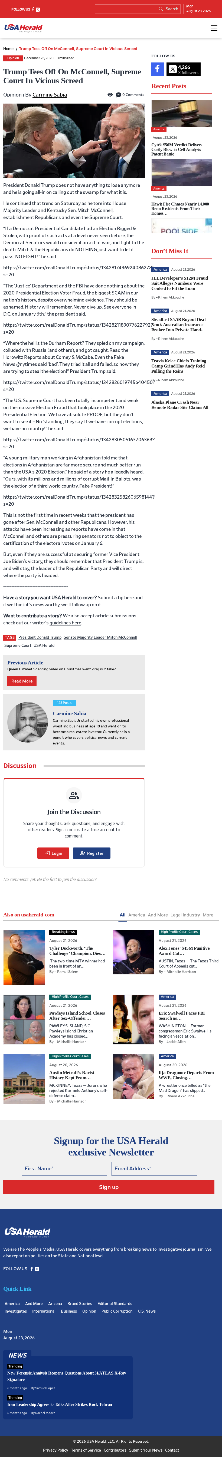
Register (91, 853)
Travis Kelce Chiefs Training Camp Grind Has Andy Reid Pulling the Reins (178, 366)
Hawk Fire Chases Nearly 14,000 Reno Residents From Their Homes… (180, 209)
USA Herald (44, 646)
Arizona (55, 1304)
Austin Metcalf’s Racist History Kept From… (71, 1075)
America (136, 915)
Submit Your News (145, 1450)
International (44, 1311)
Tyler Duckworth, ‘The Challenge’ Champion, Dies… (77, 951)
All (123, 915)
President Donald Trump (39, 637)
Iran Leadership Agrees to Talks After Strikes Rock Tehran (59, 1404)
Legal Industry (185, 915)
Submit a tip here (116, 597)
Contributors (115, 1450)
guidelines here (65, 623)
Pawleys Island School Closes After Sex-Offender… (77, 1016)
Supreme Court (17, 646)
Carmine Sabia (49, 95)
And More (158, 915)
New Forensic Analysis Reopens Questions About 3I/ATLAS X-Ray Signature (66, 1376)
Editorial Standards (114, 1304)
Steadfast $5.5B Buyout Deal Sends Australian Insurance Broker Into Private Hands (178, 324)
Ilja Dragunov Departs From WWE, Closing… (186, 1075)
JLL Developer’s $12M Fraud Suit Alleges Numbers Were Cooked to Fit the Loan (179, 283)
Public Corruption (117, 1311)
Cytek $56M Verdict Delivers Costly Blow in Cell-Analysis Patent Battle (176, 149)
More (208, 915)
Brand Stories (79, 1304)
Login (53, 853)
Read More (21, 681)
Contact (172, 1450)
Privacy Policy (55, 1450)
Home (9, 48)
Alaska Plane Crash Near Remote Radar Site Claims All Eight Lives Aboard (179, 407)
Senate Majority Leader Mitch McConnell (100, 637)
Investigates (16, 1311)
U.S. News (147, 1311)
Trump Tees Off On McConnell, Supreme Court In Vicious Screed (78, 48)
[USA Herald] (23, 28)
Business (69, 1311)
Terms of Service (86, 1450)
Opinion (13, 58)
